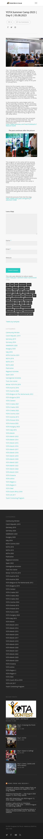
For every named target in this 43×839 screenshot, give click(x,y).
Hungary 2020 (11, 349)
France (25, 292)
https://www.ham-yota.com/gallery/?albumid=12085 (18, 199)
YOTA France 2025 (12, 423)
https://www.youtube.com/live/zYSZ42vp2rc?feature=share (21, 125)
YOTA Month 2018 (12, 453)
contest (21, 288)
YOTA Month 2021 (12, 462)
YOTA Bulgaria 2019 (13, 397)
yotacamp (9, 306)
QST (34, 295)
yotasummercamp (29, 310)
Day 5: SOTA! (21, 738)
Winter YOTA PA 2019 (13, 384)
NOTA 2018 (10, 358)
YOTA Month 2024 (12, 472)
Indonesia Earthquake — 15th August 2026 (21, 794)
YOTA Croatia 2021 (12, 404)
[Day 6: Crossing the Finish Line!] (11, 729)
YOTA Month (18, 310)
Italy (23, 295)
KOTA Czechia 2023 (12, 355)
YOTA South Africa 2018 (14, 492)
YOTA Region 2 (11, 482)
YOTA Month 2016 (12, 446)
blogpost (9, 288)
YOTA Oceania (11, 475)
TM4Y (17, 303)
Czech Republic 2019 (13, 336)
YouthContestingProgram (26, 314)
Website (8, 258)
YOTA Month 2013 (12, 436)
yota (30, 303)
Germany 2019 (11, 339)
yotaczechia (17, 306)
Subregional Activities (17, 299)
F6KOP (20, 292)
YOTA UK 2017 (11, 495)
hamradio (31, 292)
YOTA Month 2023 (12, 469)
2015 (8, 284)
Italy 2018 (9, 352)
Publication (10, 368)
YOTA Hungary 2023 (13, 427)
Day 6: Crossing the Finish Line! (26, 726)
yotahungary (10, 310)
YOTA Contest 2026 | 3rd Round (17, 719)
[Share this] (8, 27)
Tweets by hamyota (12, 322)
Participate (29, 295)
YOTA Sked (9, 488)
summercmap (10, 303)
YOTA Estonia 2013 (12, 417)
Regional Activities (12, 371)
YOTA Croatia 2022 (12, 407)
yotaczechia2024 (26, 306)
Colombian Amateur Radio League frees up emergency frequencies (21, 788)
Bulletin (15, 288)
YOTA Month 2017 (12, 449)
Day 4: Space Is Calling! (25, 751)
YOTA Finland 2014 (12, 420)
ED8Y (15, 292)
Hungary (9, 295)
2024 (16, 284)
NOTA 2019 (10, 362)
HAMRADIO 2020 (11, 345)
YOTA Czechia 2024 (12, 414)
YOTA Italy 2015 (11, 430)
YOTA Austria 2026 (12, 391)
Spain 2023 (10, 375)
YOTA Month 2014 (12, 440)
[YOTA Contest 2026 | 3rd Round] (21, 709)
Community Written (13, 332)
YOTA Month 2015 (12, 443)
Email (8, 249)
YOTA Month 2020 (12, 459)
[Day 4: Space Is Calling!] (11, 755)
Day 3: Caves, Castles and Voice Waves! (26, 764)
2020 (12, 284)
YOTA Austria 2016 (12, 388)
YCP (26, 303)
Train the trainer (11, 381)
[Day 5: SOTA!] (11, 742)
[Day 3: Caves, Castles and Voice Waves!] (11, 768)
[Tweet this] (11, 27)
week (21, 303)
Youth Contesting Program (15, 498)
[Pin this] (15, 27)
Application (22, 284)
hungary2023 (16, 295)
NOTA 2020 (10, 365)
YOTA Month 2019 (12, 456)
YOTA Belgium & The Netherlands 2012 (19, 394)
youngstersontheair (12, 314)
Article (29, 284)
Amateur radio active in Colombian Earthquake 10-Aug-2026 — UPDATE (18, 804)
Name (8, 240)
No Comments (23, 22)
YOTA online (10, 479)
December (9, 292)
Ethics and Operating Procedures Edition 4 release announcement (21, 810)
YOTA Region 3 (11, 485)
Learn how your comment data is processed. (21, 278)
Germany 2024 (11, 342)
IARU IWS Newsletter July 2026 (16, 798)
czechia (27, 288)
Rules (8, 299)
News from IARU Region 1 (18, 783)
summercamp (28, 299)
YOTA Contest (10, 401)
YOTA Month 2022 (12, 466)
